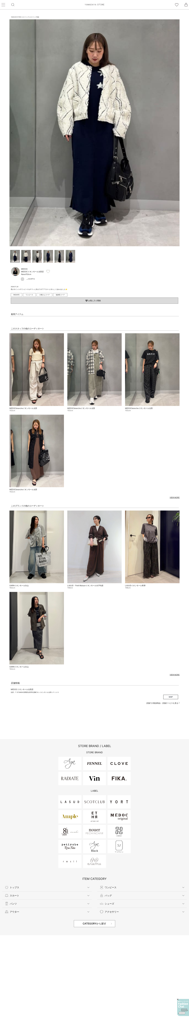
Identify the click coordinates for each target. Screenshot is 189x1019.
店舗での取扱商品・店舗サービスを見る (162, 703)
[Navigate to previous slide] (11, 133)
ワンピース (29, 295)
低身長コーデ (60, 295)
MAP (171, 697)
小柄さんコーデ (44, 295)
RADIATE (16, 295)
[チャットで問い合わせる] (183, 1007)
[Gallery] (94, 132)
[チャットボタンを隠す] (177, 999)
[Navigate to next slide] (177, 133)
